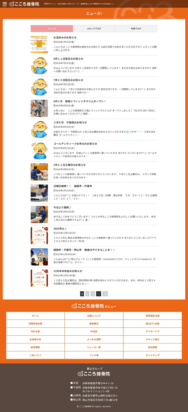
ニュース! (52, 28)
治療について (94, 315)
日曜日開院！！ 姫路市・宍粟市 (73, 186)
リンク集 (94, 355)
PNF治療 (35, 331)
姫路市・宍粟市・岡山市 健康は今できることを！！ (84, 249)
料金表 (94, 331)
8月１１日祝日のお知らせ (68, 58)
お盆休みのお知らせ (65, 37)
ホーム (35, 315)
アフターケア (153, 331)
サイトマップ (153, 355)
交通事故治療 (35, 323)
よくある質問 (94, 339)
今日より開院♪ (63, 207)
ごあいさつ (35, 355)
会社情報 (152, 347)
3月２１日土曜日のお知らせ (70, 164)
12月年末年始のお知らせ (68, 271)
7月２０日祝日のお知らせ (68, 80)
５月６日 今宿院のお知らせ (70, 122)
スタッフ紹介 (153, 339)
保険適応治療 (153, 315)
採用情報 (35, 347)
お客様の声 (35, 339)
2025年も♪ (60, 228)
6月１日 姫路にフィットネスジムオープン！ (80, 101)
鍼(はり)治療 (152, 323)
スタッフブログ (94, 28)
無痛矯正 (94, 323)
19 (105, 294)
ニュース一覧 (94, 347)
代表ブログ (136, 28)
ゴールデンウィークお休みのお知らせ (75, 143)
